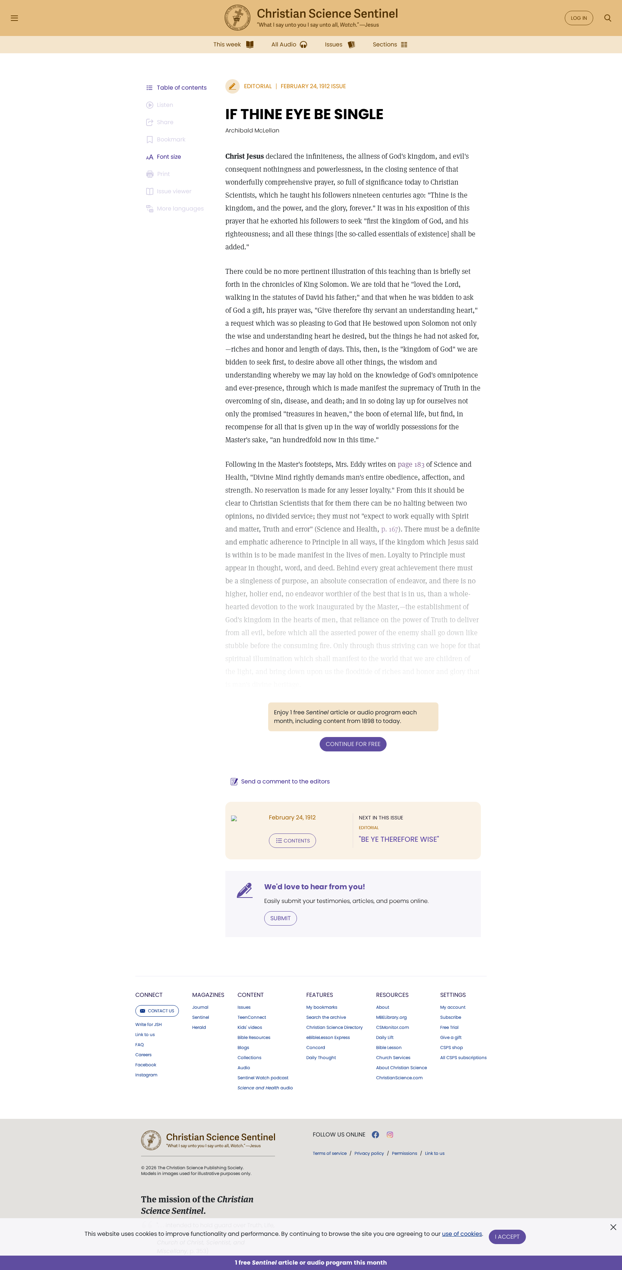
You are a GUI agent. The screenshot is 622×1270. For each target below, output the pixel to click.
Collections (249, 1058)
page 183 (411, 464)
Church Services (393, 1058)
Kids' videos (250, 1027)
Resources (392, 995)
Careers (143, 1055)
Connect (149, 995)
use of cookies (462, 1234)
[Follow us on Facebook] (375, 1134)
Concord (315, 1047)
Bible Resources (254, 1037)
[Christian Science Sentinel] (311, 18)
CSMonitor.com (392, 1027)
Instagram (146, 1075)
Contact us (161, 1011)
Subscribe (450, 1017)
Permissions (404, 1153)
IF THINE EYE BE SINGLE (304, 114)
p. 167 (389, 529)
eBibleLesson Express (328, 1037)
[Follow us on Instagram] (390, 1134)
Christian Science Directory (334, 1027)
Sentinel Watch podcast (263, 1078)
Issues (244, 1007)
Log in (579, 18)
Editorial (258, 86)
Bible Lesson (389, 1047)
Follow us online (339, 1135)
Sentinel (200, 1017)
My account (452, 1007)
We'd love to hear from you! (314, 886)
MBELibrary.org (391, 1017)
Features (319, 995)
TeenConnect (252, 1017)
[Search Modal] (607, 18)
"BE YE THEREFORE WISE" (399, 839)
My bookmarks (321, 1007)
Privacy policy (369, 1153)
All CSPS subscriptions (463, 1058)
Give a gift (450, 1037)
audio (265, 1088)
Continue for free (353, 744)
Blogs (243, 1047)
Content (251, 995)
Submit (280, 918)
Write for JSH (148, 1024)
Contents (297, 840)
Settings (453, 995)
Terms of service (330, 1153)
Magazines (208, 995)
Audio (244, 1068)
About (382, 1007)
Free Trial (449, 1027)
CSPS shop (451, 1047)
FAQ (139, 1045)
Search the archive (326, 1017)
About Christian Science (401, 1068)
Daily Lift (384, 1037)
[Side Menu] (14, 18)
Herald (199, 1027)
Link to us (145, 1034)
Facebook (145, 1065)
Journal (200, 1007)
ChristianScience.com (399, 1078)
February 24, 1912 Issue (313, 86)
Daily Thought (321, 1058)
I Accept (507, 1237)
